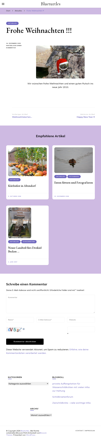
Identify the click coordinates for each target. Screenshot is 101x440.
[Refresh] (23, 328)
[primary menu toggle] (3, 4)
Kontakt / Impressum (85, 431)
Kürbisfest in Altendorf (22, 186)
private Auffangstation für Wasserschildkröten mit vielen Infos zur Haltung (71, 387)
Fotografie (74, 176)
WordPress (30, 435)
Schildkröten (29, 241)
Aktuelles (12, 23)
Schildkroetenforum (62, 396)
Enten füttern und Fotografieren (73, 182)
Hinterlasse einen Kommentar (14, 47)
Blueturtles (50, 4)
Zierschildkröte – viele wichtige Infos (71, 402)
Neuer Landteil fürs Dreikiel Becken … (25, 249)
